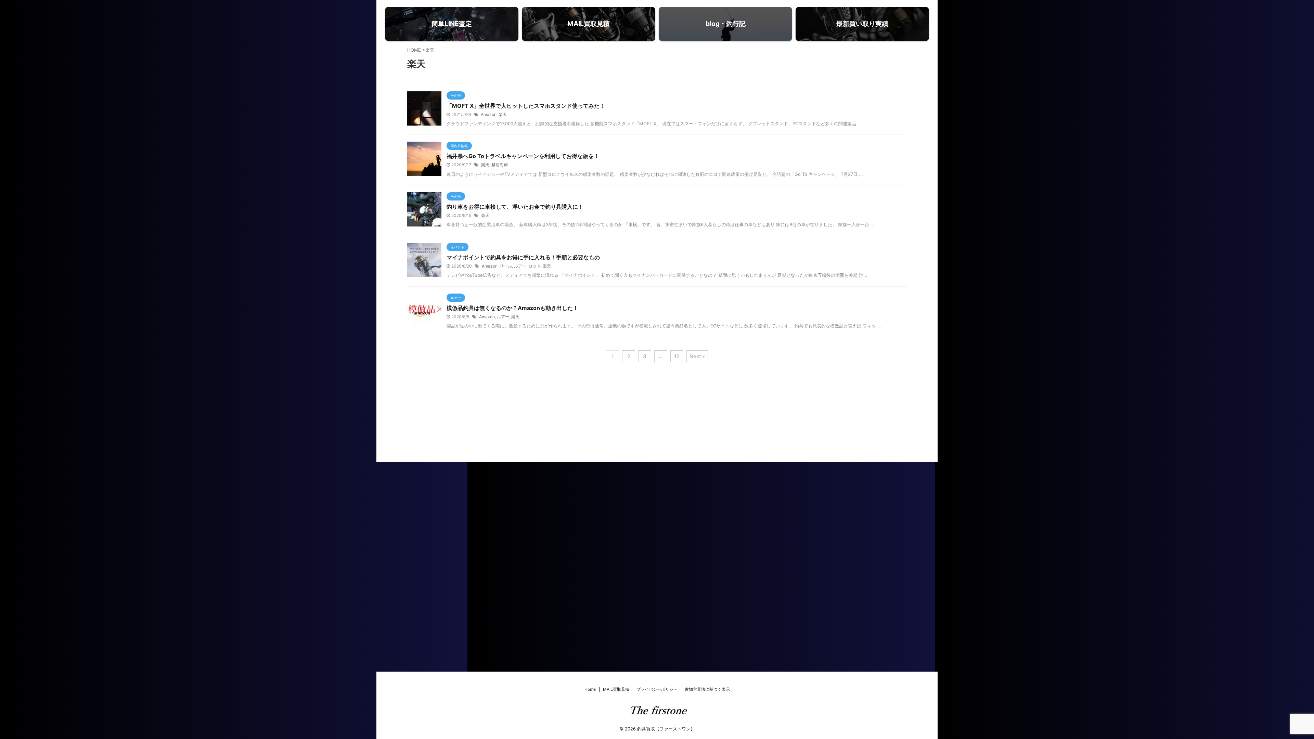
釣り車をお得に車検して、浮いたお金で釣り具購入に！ (515, 206)
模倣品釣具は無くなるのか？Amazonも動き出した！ (512, 307)
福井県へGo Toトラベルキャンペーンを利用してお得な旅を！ (523, 156)
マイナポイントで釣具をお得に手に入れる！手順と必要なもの (523, 257)
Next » (697, 356)
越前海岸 (499, 164)
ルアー (520, 266)
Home (590, 689)
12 (677, 356)
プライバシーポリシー (657, 689)
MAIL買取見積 (616, 689)
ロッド (534, 266)
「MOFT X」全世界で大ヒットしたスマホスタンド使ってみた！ (526, 105)
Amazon (489, 114)
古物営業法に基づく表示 (707, 689)
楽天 (503, 114)
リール (506, 266)
